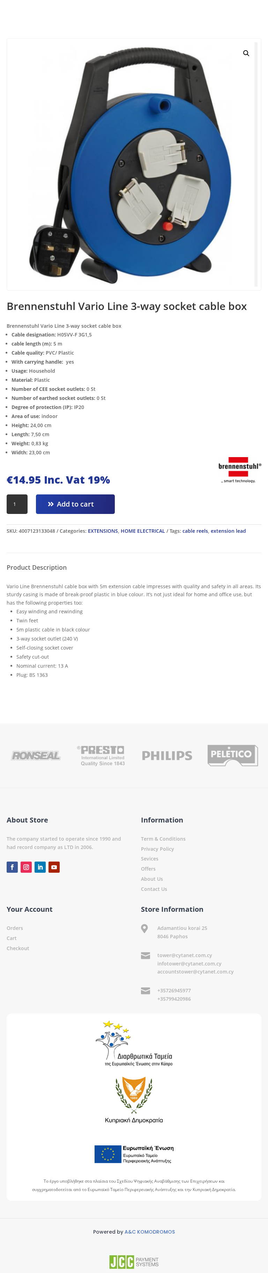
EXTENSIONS (103, 531)
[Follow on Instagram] (26, 867)
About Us (152, 879)
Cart (12, 938)
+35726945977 (174, 990)
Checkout (18, 948)
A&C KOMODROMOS (150, 1231)
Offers (148, 868)
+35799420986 (174, 998)
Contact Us (154, 889)
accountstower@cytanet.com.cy (195, 971)
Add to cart (75, 504)
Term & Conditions (163, 838)
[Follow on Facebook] (12, 867)
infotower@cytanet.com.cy (189, 963)
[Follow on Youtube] (54, 867)
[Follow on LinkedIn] (40, 867)
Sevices (149, 858)
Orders (15, 928)
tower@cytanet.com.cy (184, 955)
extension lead (228, 531)
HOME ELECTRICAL (143, 531)
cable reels (195, 531)
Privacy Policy (157, 849)
